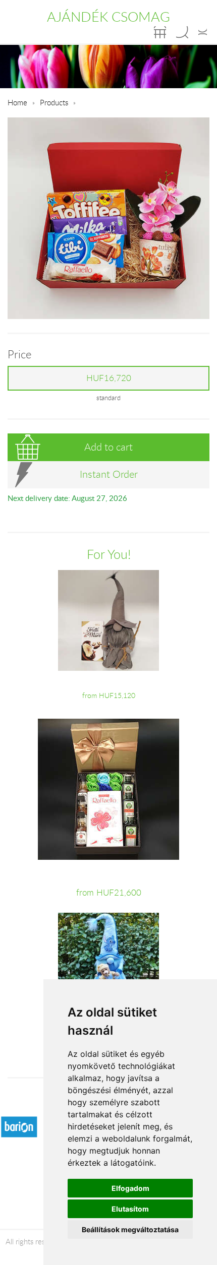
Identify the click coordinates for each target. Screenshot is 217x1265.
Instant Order (109, 474)
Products (54, 102)
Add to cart (108, 447)
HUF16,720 (108, 378)
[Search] (182, 32)
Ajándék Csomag (108, 17)
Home (17, 102)
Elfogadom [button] (130, 1188)
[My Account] (202, 32)
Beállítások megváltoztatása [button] (130, 1229)
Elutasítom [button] (130, 1209)
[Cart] (160, 32)
